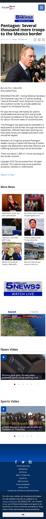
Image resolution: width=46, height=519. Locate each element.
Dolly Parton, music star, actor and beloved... (11, 214)
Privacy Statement (23, 484)
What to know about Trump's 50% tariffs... (10, 263)
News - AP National (20, 39)
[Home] (17, 7)
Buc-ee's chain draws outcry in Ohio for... (32, 263)
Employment (23, 469)
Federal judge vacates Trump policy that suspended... (32, 239)
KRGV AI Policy (23, 481)
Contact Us (23, 478)
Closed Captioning (23, 466)
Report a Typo (7, 174)
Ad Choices (23, 472)
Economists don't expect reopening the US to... (33, 214)
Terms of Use (23, 487)
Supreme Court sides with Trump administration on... (10, 239)
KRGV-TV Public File (23, 475)
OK (23, 515)
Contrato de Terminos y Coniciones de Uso (23, 490)
